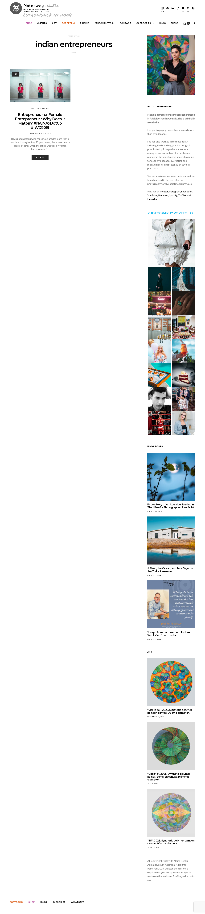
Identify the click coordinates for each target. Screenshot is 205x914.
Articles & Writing (40, 109)
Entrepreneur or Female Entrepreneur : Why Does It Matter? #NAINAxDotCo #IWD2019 (40, 121)
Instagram (174, 191)
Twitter (164, 191)
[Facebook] (193, 9)
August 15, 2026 (154, 639)
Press (174, 23)
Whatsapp (77, 902)
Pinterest (163, 195)
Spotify (173, 195)
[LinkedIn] (172, 9)
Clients (42, 23)
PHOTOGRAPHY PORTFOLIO (170, 213)
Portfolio (68, 23)
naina (48, 133)
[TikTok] (178, 9)
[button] (171, 243)
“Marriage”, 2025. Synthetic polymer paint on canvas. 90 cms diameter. (169, 711)
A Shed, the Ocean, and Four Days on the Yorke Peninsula (170, 570)
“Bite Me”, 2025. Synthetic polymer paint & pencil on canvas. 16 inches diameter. (168, 776)
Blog (162, 23)
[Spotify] (167, 9)
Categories (143, 23)
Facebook (186, 191)
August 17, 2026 (154, 575)
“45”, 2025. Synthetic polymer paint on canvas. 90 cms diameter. (170, 842)
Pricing (84, 23)
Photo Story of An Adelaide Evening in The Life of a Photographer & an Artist (170, 506)
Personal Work (104, 23)
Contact (125, 23)
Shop (29, 23)
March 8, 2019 (35, 133)
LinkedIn (152, 199)
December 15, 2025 (155, 717)
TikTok (182, 195)
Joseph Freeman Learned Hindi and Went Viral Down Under (169, 634)
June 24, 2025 (153, 847)
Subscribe (59, 902)
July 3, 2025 (152, 784)
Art (54, 23)
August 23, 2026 (154, 511)
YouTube (152, 195)
